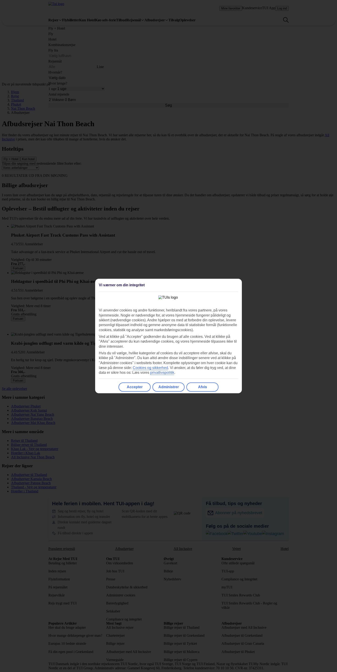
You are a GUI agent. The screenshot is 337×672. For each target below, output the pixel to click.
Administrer (168, 387)
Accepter (135, 387)
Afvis (202, 387)
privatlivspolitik (162, 372)
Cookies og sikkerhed (150, 368)
